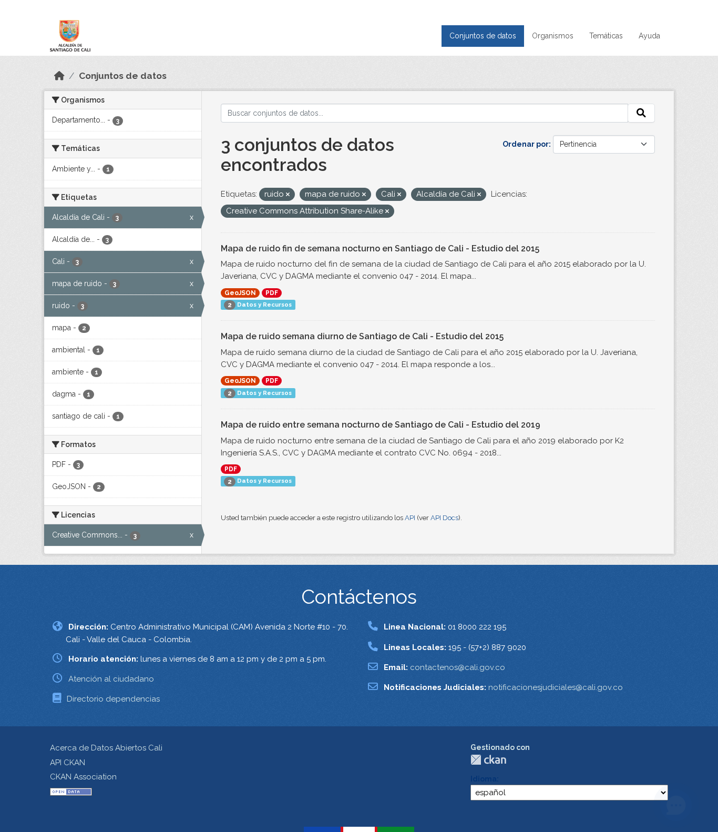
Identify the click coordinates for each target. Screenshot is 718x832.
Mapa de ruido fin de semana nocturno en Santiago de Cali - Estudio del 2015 (380, 248)
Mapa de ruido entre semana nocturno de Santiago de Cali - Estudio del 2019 (380, 425)
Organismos (552, 36)
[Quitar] (288, 194)
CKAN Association (83, 777)
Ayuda (649, 36)
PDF (271, 293)
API (410, 518)
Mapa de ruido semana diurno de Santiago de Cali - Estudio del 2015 (362, 336)
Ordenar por (525, 144)
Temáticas (606, 36)
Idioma (483, 779)
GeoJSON (240, 293)
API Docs (444, 518)
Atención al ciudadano (111, 679)
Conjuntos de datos (482, 36)
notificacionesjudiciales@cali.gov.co (555, 687)
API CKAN (67, 762)
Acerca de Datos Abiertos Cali (106, 748)
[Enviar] (641, 113)
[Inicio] (59, 75)
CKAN (488, 759)
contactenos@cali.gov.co (457, 667)
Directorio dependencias (113, 699)
